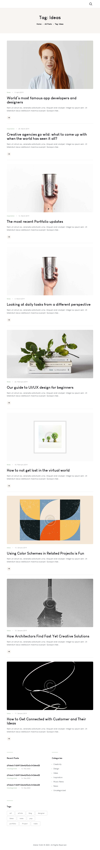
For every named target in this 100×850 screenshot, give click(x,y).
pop (31, 818)
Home (39, 24)
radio (36, 824)
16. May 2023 (25, 768)
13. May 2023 (25, 788)
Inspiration (10, 129)
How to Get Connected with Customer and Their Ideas (46, 721)
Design (56, 768)
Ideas (9, 548)
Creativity (57, 764)
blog (30, 813)
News (9, 92)
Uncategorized (12, 768)
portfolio (13, 824)
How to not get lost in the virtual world (38, 470)
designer (41, 813)
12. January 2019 (21, 630)
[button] (45, 208)
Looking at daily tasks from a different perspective (49, 304)
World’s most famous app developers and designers (41, 100)
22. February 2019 (21, 382)
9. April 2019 (19, 92)
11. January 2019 (21, 713)
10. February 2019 (21, 465)
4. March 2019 (20, 299)
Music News (58, 781)
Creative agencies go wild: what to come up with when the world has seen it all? (47, 136)
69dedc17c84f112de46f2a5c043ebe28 (23, 765)
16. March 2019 (23, 216)
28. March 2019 (23, 129)
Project (25, 824)
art (11, 813)
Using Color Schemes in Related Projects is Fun (45, 553)
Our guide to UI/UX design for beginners (40, 387)
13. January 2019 (21, 548)
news (22, 818)
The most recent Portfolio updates (35, 221)
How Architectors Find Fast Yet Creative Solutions (48, 636)
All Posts (48, 24)
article (20, 813)
